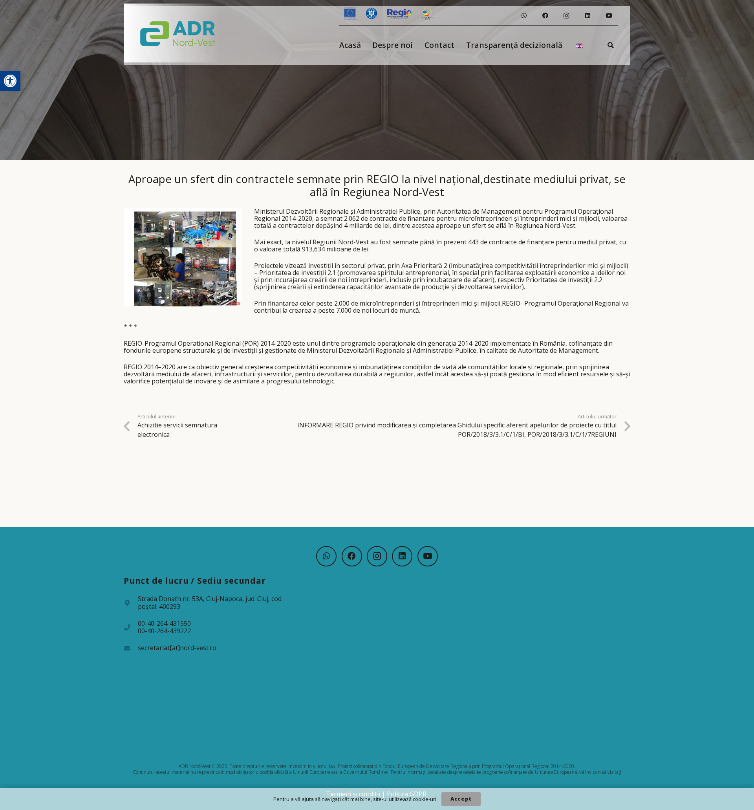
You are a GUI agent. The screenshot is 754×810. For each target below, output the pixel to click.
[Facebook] (545, 16)
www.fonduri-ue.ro (376, 778)
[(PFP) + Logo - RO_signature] (178, 33)
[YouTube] (609, 16)
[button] (10, 81)
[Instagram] (566, 16)
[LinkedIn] (587, 16)
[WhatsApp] (524, 16)
